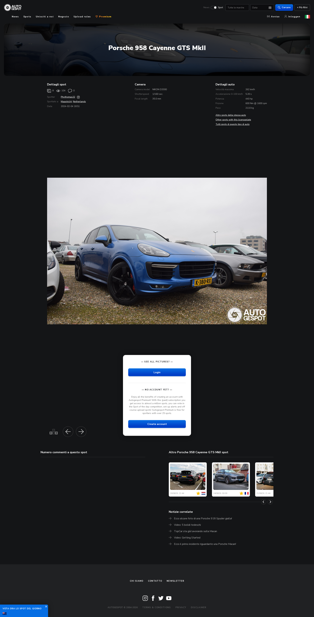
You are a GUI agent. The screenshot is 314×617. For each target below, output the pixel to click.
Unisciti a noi (45, 16)
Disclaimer (198, 607)
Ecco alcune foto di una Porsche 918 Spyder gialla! (203, 518)
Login (157, 372)
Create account (157, 424)
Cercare (286, 7)
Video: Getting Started (187, 537)
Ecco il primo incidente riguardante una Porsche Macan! (205, 544)
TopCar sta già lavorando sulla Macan (195, 531)
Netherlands (79, 101)
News (206, 7)
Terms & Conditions (156, 607)
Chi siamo (136, 581)
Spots (27, 16)
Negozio (63, 16)
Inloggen (294, 16)
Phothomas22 (68, 96)
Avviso (275, 16)
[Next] (270, 502)
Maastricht (66, 101)
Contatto (155, 581)
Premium (104, 16)
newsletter (175, 581)
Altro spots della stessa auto (231, 115)
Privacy (180, 607)
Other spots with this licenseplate (233, 119)
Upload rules (82, 16)
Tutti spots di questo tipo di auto (233, 124)
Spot (220, 7)
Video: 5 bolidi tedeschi (187, 525)
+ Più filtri (302, 7)
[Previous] (263, 502)
